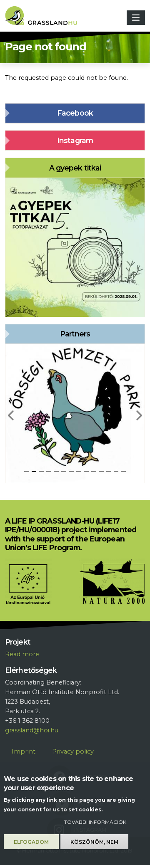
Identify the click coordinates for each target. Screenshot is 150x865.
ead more (24, 654)
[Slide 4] (48, 471)
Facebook (75, 113)
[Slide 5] (56, 471)
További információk (95, 822)
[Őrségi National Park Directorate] (75, 413)
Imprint (23, 751)
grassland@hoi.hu (31, 730)
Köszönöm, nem (94, 842)
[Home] (44, 18)
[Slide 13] (116, 471)
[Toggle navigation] (136, 17)
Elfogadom (31, 842)
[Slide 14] (123, 471)
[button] (11, 413)
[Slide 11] (101, 471)
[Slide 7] (71, 471)
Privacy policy (73, 751)
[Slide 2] (34, 471)
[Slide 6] (63, 471)
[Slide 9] (86, 471)
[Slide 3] (41, 471)
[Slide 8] (78, 471)
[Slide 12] (108, 471)
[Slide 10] (93, 471)
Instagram (75, 140)
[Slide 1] (26, 471)
